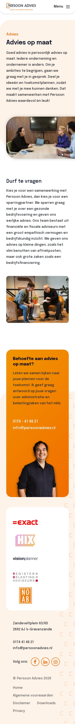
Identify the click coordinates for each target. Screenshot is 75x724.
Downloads (46, 703)
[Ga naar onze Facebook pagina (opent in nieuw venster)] (35, 662)
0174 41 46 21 (23, 642)
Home (18, 688)
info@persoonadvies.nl (32, 648)
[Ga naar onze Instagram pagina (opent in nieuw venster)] (55, 662)
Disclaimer (21, 703)
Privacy (19, 711)
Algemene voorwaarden (33, 695)
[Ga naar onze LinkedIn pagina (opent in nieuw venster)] (45, 662)
